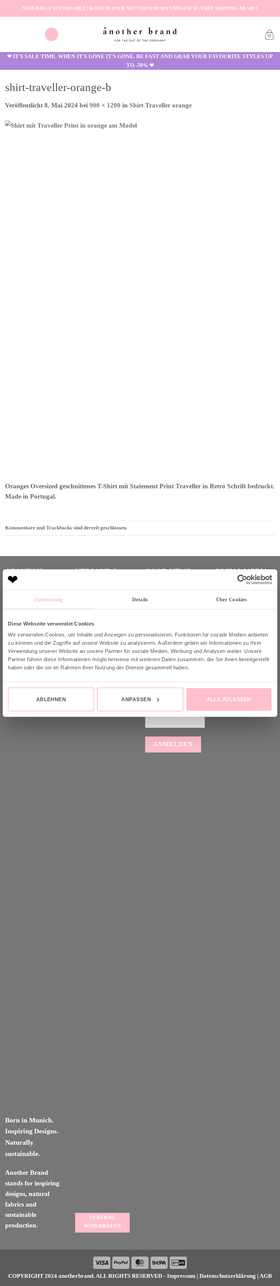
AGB (266, 1276)
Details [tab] (140, 599)
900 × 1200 (105, 105)
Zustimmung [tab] (48, 599)
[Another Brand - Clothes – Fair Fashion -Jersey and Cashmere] (140, 34)
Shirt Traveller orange (160, 105)
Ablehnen (51, 699)
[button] (51, 34)
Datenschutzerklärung (227, 1276)
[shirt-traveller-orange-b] (140, 300)
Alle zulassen (229, 699)
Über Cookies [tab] (231, 599)
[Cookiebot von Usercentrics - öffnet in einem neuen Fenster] (242, 580)
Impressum (181, 1276)
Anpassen (136, 699)
